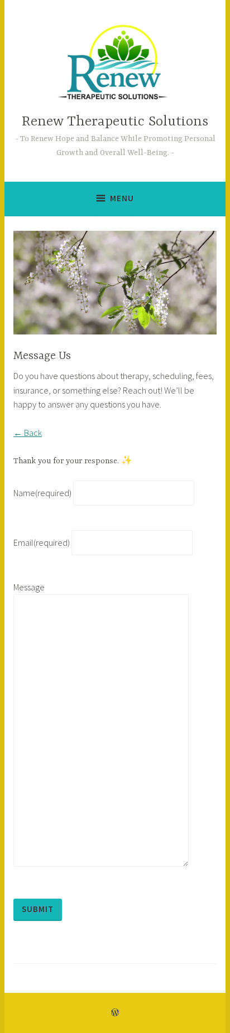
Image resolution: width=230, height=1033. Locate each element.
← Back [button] (27, 432)
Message (29, 587)
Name (42, 492)
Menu (122, 198)
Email (41, 542)
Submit (38, 909)
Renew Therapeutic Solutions (115, 122)
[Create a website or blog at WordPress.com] (115, 1012)
